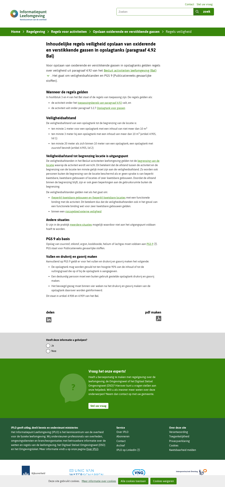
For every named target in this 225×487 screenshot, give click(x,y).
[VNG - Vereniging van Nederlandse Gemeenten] (138, 472)
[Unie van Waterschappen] (86, 472)
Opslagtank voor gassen (111, 108)
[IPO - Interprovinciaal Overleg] (191, 472)
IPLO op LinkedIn (128, 450)
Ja (52, 345)
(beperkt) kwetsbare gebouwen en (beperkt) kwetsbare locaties (88, 197)
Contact (189, 4)
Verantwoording (178, 431)
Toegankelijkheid (179, 436)
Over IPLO (92, 449)
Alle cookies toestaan (133, 481)
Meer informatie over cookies (99, 481)
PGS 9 (152, 243)
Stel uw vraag (205, 4)
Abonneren (122, 436)
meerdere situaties (81, 224)
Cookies (173, 445)
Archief (120, 445)
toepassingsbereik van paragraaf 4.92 (100, 102)
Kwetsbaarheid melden (182, 449)
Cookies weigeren (163, 481)
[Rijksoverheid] (33, 472)
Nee (53, 350)
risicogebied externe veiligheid (83, 211)
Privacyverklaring (179, 441)
